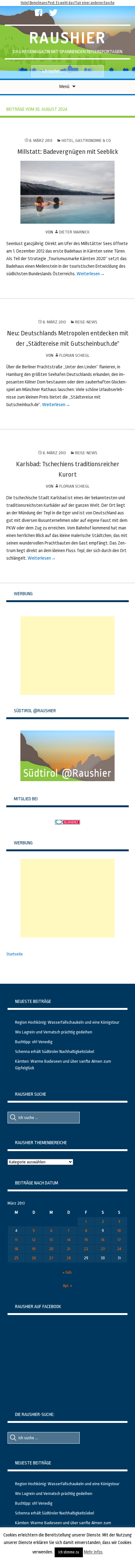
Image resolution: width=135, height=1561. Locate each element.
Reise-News (86, 322)
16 (103, 1239)
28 (69, 1258)
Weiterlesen (88, 274)
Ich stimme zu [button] (68, 1552)
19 (33, 1248)
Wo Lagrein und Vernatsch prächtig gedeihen (53, 1032)
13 (51, 1239)
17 (119, 1239)
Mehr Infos (93, 1551)
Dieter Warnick (74, 232)
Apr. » (67, 1285)
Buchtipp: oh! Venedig (33, 1041)
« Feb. (67, 1272)
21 (68, 1248)
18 (16, 1248)
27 (51, 1258)
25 (16, 1258)
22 (86, 1248)
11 (16, 1239)
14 (68, 1239)
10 (119, 1230)
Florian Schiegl (74, 355)
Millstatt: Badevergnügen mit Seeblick (67, 151)
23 (103, 1248)
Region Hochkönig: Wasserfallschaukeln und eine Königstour (67, 1022)
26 (34, 1258)
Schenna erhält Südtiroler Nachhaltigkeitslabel (54, 1051)
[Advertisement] (67, 655)
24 (119, 1248)
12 (33, 1239)
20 (51, 1248)
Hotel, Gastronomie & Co (86, 140)
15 (86, 1239)
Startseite (14, 954)
